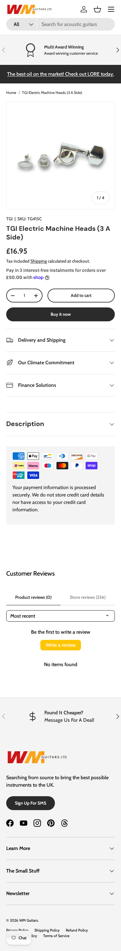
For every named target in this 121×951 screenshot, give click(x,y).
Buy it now (61, 314)
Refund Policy (77, 930)
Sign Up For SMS (30, 803)
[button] (97, 9)
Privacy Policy (17, 930)
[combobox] (60, 24)
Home (11, 92)
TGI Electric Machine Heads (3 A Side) (52, 92)
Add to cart (81, 295)
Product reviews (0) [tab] (33, 597)
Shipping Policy (47, 930)
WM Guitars (28, 920)
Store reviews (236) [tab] (87, 597)
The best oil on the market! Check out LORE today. (60, 74)
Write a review (61, 645)
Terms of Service (56, 935)
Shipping (38, 261)
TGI (9, 219)
